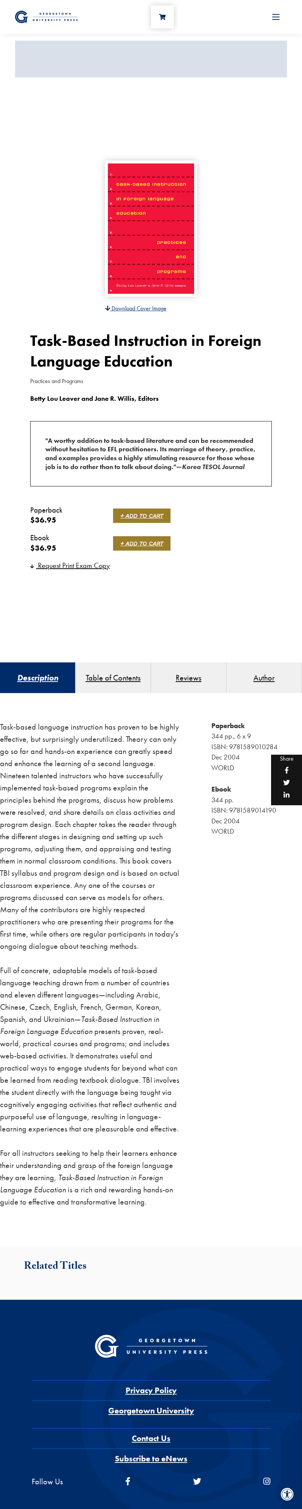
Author (264, 677)
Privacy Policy (151, 1390)
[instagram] (266, 1481)
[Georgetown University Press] (46, 16)
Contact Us (151, 1438)
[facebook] (127, 1481)
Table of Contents (113, 677)
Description (37, 677)
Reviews (188, 677)
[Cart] (162, 17)
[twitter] (197, 1481)
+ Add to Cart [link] (141, 515)
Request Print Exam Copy (73, 565)
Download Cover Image (138, 308)
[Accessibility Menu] (287, 1494)
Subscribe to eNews (151, 1458)
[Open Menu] (276, 17)
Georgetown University (151, 1410)
